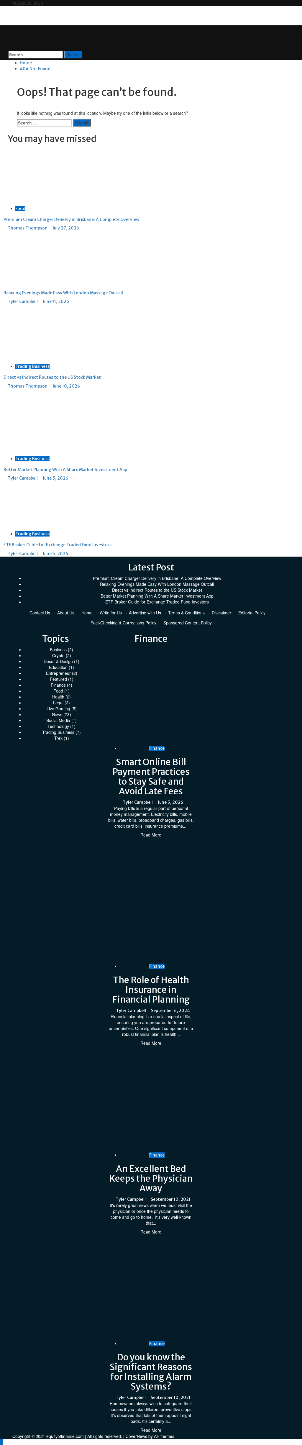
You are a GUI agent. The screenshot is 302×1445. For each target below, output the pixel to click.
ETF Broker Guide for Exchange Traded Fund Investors (57, 544)
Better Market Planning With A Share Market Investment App (65, 469)
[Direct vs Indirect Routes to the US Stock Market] (48, 333)
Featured (58, 679)
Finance (58, 685)
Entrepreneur (58, 673)
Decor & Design (58, 661)
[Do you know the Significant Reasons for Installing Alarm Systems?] (202, 1287)
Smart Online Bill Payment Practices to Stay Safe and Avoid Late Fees (151, 776)
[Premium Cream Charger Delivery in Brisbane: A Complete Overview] (48, 175)
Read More (150, 835)
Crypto (58, 655)
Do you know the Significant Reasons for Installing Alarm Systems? (151, 1371)
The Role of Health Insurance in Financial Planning (151, 989)
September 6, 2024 (170, 1010)
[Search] (9, 47)
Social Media (58, 720)
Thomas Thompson (28, 228)
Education (58, 667)
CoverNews (136, 1436)
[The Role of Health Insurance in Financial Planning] (202, 900)
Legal (58, 703)
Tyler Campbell (23, 301)
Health (58, 697)
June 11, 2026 (56, 301)
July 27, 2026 (65, 228)
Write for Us (111, 613)
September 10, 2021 (171, 1199)
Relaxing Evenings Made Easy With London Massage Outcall (63, 293)
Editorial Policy (251, 613)
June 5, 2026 (55, 478)
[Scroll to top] (1, 1442)
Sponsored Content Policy (187, 623)
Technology (58, 726)
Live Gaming (58, 708)
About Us (65, 613)
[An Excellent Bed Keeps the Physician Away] (202, 1098)
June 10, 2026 (66, 386)
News (57, 714)
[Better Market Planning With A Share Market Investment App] (48, 421)
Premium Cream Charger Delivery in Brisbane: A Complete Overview (71, 219)
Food (20, 208)
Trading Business (32, 366)
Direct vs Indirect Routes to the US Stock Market (52, 377)
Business (58, 649)
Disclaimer (221, 613)
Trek (58, 738)
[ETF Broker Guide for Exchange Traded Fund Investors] (48, 505)
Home (87, 613)
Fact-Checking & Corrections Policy (123, 623)
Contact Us (39, 613)
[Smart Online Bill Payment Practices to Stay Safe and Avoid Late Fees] (202, 695)
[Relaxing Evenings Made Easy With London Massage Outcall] (44, 257)
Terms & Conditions (186, 613)
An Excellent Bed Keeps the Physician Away (151, 1178)
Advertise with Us (145, 613)
